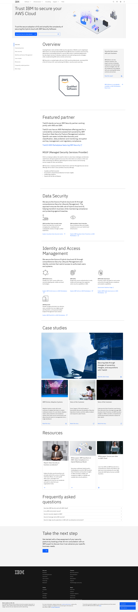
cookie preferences (66, 604)
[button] (120, 1)
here (100, 605)
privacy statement (55, 607)
